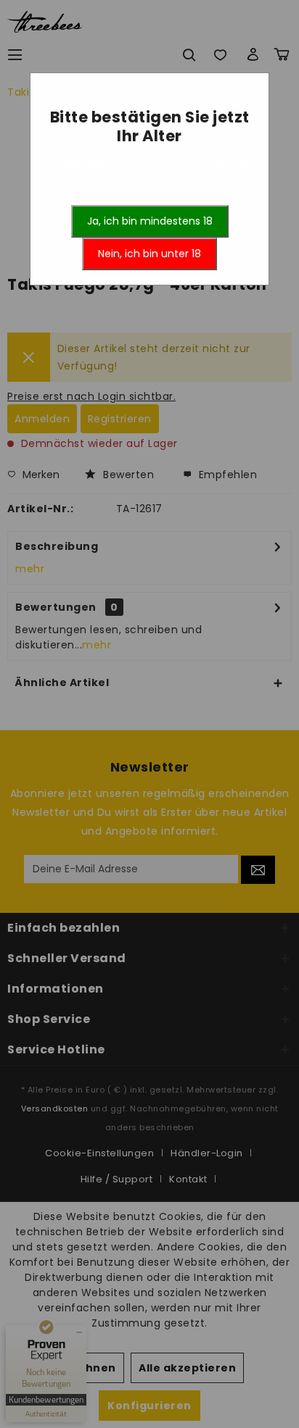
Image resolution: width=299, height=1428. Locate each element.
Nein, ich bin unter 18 (149, 253)
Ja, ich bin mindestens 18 (150, 221)
